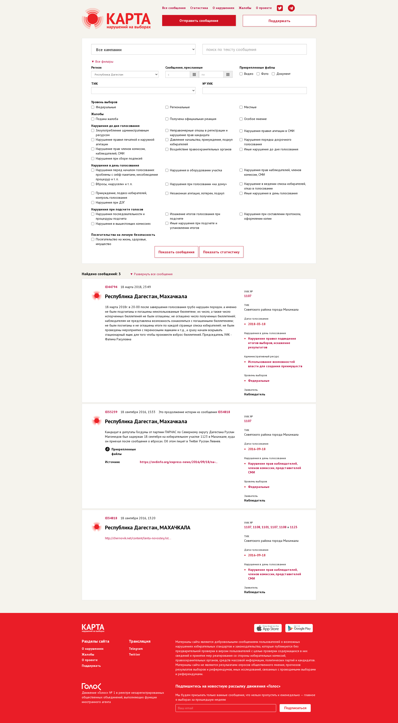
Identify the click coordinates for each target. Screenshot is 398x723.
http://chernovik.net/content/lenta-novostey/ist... (138, 538)
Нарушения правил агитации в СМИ (269, 131)
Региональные (180, 107)
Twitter (134, 654)
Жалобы (245, 8)
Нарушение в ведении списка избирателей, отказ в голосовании (275, 186)
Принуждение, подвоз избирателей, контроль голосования (121, 195)
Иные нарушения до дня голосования (271, 149)
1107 (248, 296)
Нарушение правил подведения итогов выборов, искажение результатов (272, 342)
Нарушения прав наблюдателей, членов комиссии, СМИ (272, 172)
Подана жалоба (107, 119)
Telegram (136, 649)
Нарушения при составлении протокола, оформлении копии (272, 216)
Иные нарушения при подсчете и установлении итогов (193, 225)
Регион (96, 67)
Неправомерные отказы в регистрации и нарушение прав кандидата (199, 132)
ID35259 (111, 412)
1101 (265, 527)
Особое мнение (255, 119)
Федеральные (106, 107)
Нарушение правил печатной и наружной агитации (125, 141)
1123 (293, 527)
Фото (265, 74)
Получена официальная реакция (193, 119)
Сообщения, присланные (184, 67)
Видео (248, 74)
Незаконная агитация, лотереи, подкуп (197, 193)
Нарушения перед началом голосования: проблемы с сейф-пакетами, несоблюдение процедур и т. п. (127, 174)
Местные (250, 107)
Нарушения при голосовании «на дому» (198, 184)
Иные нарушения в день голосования (271, 193)
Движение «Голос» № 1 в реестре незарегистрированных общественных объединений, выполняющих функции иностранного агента (123, 697)
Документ (283, 74)
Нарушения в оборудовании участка (196, 170)
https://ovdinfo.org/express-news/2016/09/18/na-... (178, 462)
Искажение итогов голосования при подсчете (195, 216)
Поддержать (279, 20)
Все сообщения (174, 8)
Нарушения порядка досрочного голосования (267, 141)
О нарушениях (223, 8)
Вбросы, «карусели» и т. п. (114, 184)
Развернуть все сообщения (153, 274)
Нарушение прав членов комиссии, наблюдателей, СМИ (120, 151)
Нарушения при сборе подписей (119, 158)
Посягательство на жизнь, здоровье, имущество (121, 241)
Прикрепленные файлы (257, 67)
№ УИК (207, 84)
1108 (256, 527)
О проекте (264, 8)
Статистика (199, 8)
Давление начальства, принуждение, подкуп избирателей (201, 141)
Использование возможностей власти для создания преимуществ (275, 364)
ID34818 (224, 412)
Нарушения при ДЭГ (110, 202)
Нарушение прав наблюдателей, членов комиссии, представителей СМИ (274, 467)
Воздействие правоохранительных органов (200, 149)
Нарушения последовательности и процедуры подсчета (120, 216)
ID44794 (111, 287)
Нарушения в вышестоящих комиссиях (123, 224)
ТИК (94, 84)
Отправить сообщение (198, 20)
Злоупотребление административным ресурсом (122, 132)
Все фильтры (104, 61)
